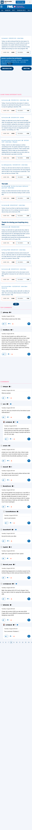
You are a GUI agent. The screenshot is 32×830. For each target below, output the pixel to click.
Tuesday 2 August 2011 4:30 (8, 390)
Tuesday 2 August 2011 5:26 (8, 490)
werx (4, 404)
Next (16, 304)
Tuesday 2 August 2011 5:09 (8, 470)
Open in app (20, 2)
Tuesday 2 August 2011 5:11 (10, 426)
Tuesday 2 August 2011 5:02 (8, 449)
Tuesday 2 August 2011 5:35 (8, 551)
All (2, 10)
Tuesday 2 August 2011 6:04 (10, 628)
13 (25, 642)
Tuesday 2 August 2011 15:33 (10, 515)
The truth (5, 184)
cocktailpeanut (7, 584)
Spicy (13, 10)
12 (22, 642)
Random (7, 10)
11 (19, 642)
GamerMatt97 (7, 529)
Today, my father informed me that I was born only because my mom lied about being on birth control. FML (16, 192)
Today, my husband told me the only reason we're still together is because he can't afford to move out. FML (16, 274)
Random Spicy (21, 10)
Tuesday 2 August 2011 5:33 (8, 533)
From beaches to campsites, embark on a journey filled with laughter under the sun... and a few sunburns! (14, 61)
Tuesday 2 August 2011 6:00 (8, 608)
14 (28, 642)
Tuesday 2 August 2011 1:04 (8, 316)
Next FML (27, 68)
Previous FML (7, 68)
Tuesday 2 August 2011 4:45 (8, 408)
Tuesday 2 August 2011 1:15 (8, 333)
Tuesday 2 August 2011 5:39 (8, 587)
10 (16, 642)
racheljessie (9, 422)
